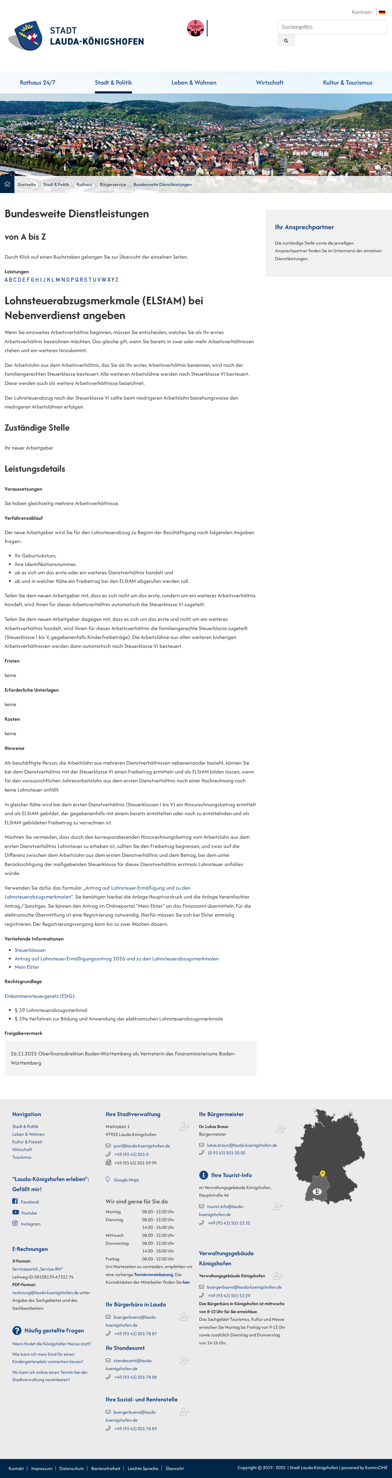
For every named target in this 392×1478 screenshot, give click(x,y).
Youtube (29, 1213)
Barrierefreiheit (105, 1468)
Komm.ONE (376, 1467)
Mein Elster (27, 967)
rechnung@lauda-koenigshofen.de (45, 1292)
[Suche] (286, 40)
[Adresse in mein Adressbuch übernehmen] (185, 1128)
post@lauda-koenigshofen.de (142, 1145)
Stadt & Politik (113, 82)
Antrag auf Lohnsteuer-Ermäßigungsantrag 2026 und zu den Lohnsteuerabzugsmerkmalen (117, 958)
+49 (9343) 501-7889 (136, 1428)
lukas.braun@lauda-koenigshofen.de (242, 1145)
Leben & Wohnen (194, 82)
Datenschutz (71, 1468)
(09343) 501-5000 (226, 1152)
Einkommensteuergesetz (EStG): (40, 996)
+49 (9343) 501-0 (132, 1154)
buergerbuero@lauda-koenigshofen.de (244, 1287)
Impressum (41, 1468)
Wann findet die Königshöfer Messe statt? (51, 1343)
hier (186, 1282)
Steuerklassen (30, 950)
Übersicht (175, 1468)
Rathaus (84, 184)
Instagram (30, 1224)
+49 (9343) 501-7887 (136, 1333)
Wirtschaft (270, 82)
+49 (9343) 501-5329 (229, 1295)
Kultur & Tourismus (347, 82)
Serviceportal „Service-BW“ (37, 1269)
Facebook (30, 1202)
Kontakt (16, 1468)
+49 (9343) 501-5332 (229, 1223)
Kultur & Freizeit (27, 1141)
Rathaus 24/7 (37, 82)
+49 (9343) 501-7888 (136, 1377)
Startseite (26, 184)
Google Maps (126, 1179)
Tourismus (22, 1157)
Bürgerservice (113, 184)
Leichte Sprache (143, 1468)
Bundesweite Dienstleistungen (163, 184)
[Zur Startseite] (76, 35)
